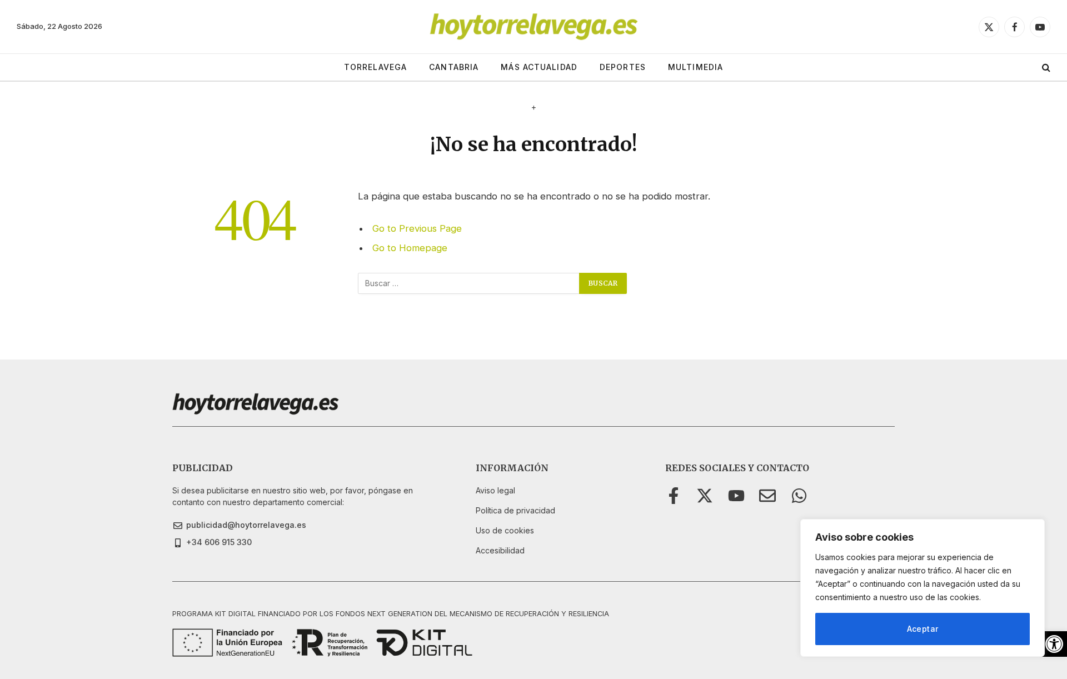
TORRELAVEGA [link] (375, 67)
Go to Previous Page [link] (417, 228)
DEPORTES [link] (623, 67)
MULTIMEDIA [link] (695, 67)
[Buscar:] (469, 283)
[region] (922, 588)
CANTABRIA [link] (453, 67)
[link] (1054, 644)
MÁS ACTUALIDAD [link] (539, 67)
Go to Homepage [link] (409, 247)
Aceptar (923, 628)
